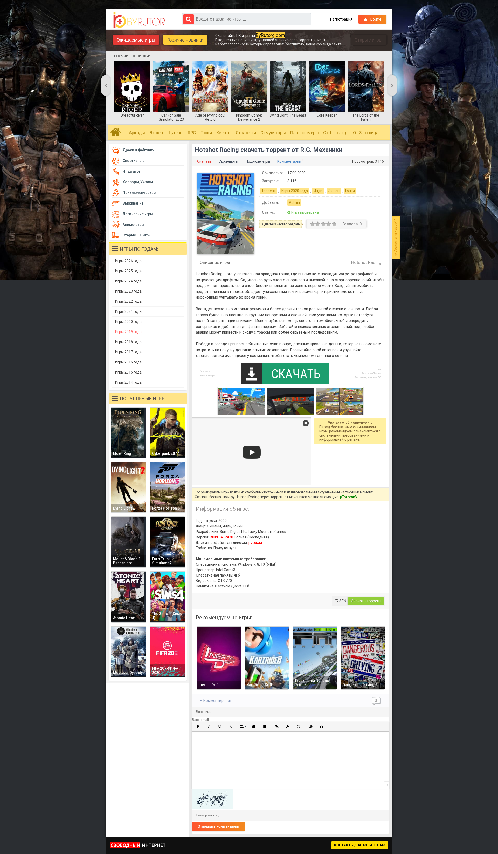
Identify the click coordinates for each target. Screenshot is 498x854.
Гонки (206, 132)
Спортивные (133, 161)
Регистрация (341, 19)
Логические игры (138, 214)
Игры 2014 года (128, 382)
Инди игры (132, 171)
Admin (294, 202)
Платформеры (304, 132)
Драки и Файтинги (139, 150)
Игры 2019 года (128, 332)
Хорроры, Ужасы (138, 182)
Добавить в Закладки (396, 237)
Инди (318, 191)
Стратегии (246, 132)
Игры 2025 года (128, 271)
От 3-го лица (365, 132)
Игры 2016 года (128, 362)
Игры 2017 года (128, 352)
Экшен (156, 132)
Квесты (223, 132)
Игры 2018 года (128, 342)
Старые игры (369, 40)
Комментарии (289, 161)
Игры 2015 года (128, 372)
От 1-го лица (336, 132)
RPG (192, 132)
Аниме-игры (133, 224)
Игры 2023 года (128, 291)
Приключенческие (139, 193)
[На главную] (140, 20)
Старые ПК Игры (137, 235)
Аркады (137, 132)
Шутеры (175, 132)
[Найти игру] (188, 19)
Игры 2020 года (294, 191)
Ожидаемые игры (136, 40)
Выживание (133, 203)
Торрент (268, 191)
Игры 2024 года (128, 281)
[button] (198, 726)
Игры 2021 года (128, 311)
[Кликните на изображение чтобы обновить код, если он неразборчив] (212, 808)
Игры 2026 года (128, 261)
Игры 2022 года (128, 301)
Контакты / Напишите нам (359, 845)
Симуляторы (273, 132)
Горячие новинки (185, 40)
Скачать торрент (366, 601)
